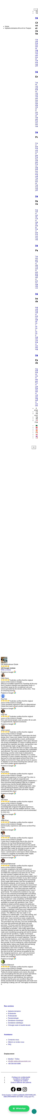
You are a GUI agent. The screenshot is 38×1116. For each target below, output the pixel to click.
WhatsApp (19, 1108)
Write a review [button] (6, 670)
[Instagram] (24, 1089)
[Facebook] (13, 1089)
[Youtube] (19, 1089)
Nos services (9, 1006)
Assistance (8, 1034)
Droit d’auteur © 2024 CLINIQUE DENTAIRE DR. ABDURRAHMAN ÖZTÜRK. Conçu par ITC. (19, 1095)
